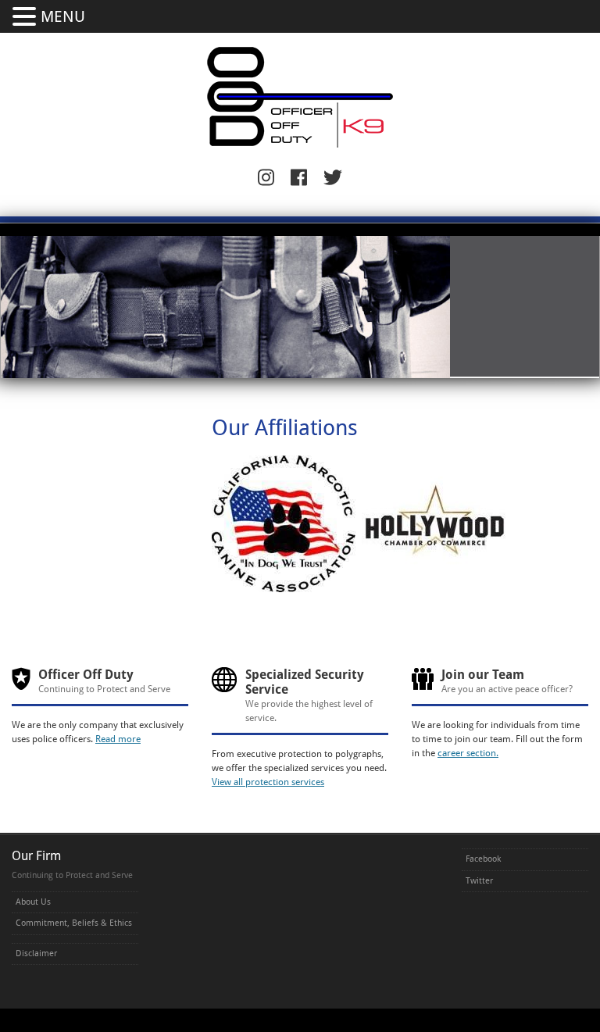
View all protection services (268, 782)
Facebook (483, 859)
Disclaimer (36, 953)
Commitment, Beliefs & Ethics (74, 923)
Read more (118, 739)
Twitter (479, 881)
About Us (33, 902)
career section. (468, 753)
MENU (63, 16)
